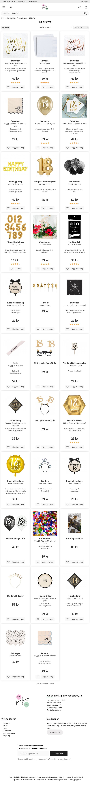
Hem (2, 18)
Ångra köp (6, 736)
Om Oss (5, 726)
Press (5, 728)
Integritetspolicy (9, 733)
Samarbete (7, 731)
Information (84, 1)
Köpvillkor (6, 723)
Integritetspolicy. (66, 759)
